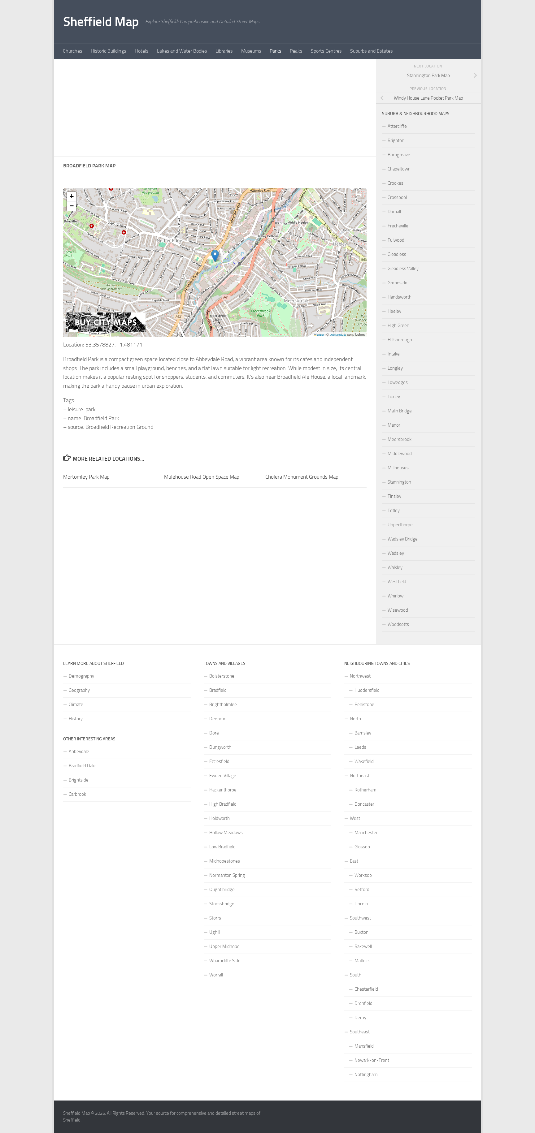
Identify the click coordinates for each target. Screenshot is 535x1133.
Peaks (296, 51)
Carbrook (77, 794)
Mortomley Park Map (86, 477)
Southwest (360, 918)
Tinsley (394, 496)
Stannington (399, 482)
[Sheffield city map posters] (106, 330)
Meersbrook (399, 439)
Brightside (79, 780)
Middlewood (400, 453)
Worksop (363, 875)
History (76, 719)
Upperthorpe (400, 525)
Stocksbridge (221, 904)
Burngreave (399, 154)
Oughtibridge (222, 889)
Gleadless (397, 254)
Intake (394, 354)
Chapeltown (399, 169)
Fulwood (396, 240)
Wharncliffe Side (225, 960)
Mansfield (364, 1046)
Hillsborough (400, 339)
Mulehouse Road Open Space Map (201, 477)
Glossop (362, 847)
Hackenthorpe (223, 790)
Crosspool (397, 197)
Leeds (360, 747)
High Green (398, 325)
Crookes (395, 183)
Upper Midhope (224, 946)
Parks (275, 51)
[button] (215, 256)
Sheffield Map (101, 21)
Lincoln (361, 904)
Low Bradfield (222, 847)
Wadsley (396, 553)
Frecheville (398, 226)
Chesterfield (366, 989)
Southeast (360, 1032)
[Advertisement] (215, 107)
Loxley (394, 396)
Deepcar (217, 719)
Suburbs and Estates (371, 51)
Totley (394, 510)
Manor (394, 425)
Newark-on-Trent (371, 1060)
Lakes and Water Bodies (182, 51)
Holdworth (219, 818)
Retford (361, 889)
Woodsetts (398, 624)
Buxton (361, 932)
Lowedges (398, 382)
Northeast (359, 775)
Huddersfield (367, 690)
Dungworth (220, 747)
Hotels (141, 51)
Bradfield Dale (82, 766)
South (355, 975)
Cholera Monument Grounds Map (301, 477)
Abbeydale (79, 751)
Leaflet (320, 334)
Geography (79, 690)
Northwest (360, 676)
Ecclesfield (219, 761)
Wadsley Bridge (403, 539)
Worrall (216, 975)
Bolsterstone (221, 676)
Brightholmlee (223, 704)
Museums (251, 51)
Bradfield (218, 690)
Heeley (394, 311)
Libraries (224, 51)
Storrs (215, 918)
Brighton (396, 140)
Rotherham (365, 790)
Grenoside (397, 283)
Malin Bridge (400, 411)
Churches (72, 51)
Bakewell (363, 946)
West (355, 818)
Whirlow (395, 596)
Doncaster (364, 804)
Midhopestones (224, 861)
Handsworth (399, 297)
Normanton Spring (227, 875)
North (355, 719)
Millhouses (398, 468)
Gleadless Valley (403, 268)
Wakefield (364, 761)
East (354, 861)
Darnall (394, 211)
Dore (214, 733)
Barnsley (362, 733)
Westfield (397, 581)
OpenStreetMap (338, 334)
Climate (76, 704)
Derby (360, 1017)
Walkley (395, 567)
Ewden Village (222, 775)
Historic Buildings (108, 51)
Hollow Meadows (226, 832)
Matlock (362, 960)
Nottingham (366, 1074)
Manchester (366, 832)
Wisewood (398, 610)
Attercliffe (397, 126)
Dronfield (363, 1003)
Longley (395, 368)
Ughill (214, 932)
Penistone (364, 704)
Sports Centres (326, 51)
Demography (81, 676)
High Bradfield (223, 804)
